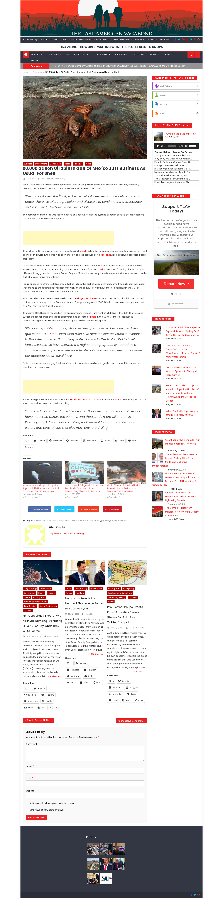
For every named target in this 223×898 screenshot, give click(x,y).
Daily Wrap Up (30, 588)
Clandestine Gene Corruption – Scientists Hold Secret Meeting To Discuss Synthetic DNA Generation (132, 720)
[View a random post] (197, 54)
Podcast (51, 593)
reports (83, 251)
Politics (27, 597)
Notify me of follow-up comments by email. (53, 803)
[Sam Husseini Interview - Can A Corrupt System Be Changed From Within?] (119, 848)
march (118, 399)
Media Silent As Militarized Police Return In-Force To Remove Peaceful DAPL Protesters (123, 488)
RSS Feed (169, 54)
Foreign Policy (81, 588)
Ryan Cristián (52, 636)
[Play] (157, 145)
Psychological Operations (35, 601)
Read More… (54, 676)
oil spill (97, 520)
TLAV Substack (102, 54)
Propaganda (39, 597)
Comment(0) (59, 179)
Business (28, 163)
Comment (32, 744)
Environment (41, 163)
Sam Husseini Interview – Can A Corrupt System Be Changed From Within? (182, 371)
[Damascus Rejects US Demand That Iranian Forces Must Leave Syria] (85, 572)
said (100, 269)
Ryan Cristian (30, 606)
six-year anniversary (88, 298)
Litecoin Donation (103, 39)
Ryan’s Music (163, 39)
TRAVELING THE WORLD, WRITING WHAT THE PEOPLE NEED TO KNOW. (111, 47)
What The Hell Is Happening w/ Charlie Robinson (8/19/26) (84, 65)
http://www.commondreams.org (66, 533)
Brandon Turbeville (136, 628)
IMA (67, 54)
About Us (55, 39)
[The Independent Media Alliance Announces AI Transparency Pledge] (106, 878)
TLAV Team (53, 54)
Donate (74, 39)
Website (30, 790)
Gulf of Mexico (70, 520)
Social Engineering (48, 606)
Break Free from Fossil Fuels (84, 399)
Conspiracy (45, 588)
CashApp (151, 39)
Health (68, 163)
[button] (191, 54)
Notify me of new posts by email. (47, 809)
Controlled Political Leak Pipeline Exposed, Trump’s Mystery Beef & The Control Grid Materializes (183, 331)
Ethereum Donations (121, 39)
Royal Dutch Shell (118, 520)
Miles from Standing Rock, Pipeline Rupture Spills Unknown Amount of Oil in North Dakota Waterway (41, 488)
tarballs (92, 316)
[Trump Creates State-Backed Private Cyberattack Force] (93, 878)
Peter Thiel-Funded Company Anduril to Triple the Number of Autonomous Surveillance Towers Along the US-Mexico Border (182, 393)
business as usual (42, 520)
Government (55, 163)
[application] (176, 146)
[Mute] (186, 145)
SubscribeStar (138, 39)
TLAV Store (138, 54)
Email (29, 778)
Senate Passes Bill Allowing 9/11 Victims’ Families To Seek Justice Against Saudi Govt (40, 720)
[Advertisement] (68, 238)
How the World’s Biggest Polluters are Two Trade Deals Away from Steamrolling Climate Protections (84, 488)
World (88, 163)
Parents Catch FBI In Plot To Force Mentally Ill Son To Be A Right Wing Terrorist (180, 496)
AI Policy (36, 60)
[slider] (193, 145)
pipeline (105, 520)
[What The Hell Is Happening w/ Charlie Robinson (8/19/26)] (106, 863)
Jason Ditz (89, 614)
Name (30, 766)
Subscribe (120, 54)
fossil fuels (57, 520)
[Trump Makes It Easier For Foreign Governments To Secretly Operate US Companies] (119, 863)
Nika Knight (45, 179)
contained (105, 254)
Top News (36, 54)
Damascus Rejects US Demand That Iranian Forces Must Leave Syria (84, 603)
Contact (64, 39)
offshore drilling (85, 520)
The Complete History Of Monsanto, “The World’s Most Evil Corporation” (182, 511)
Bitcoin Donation (86, 39)
